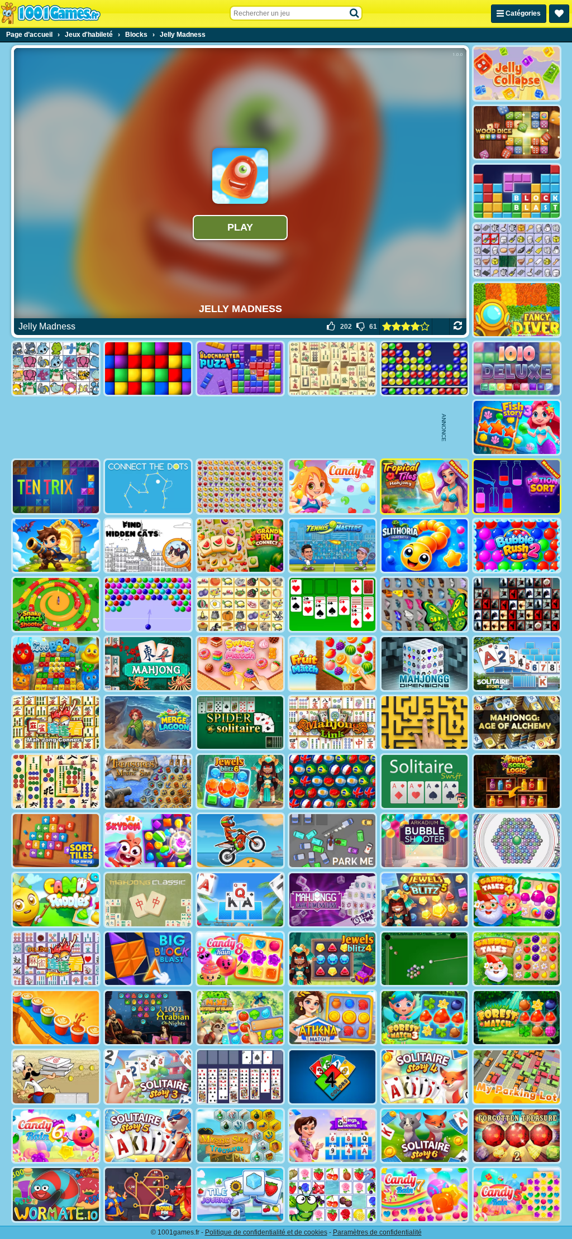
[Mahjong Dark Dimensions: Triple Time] (332, 900)
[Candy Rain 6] (56, 1136)
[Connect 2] (516, 250)
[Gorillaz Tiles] (516, 604)
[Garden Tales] (516, 959)
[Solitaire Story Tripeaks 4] (424, 1077)
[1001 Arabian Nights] (148, 1017)
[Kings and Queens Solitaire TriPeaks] (332, 1136)
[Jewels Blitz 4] (332, 959)
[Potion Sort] (516, 486)
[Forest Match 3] (424, 1017)
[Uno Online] (332, 1077)
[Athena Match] (332, 1017)
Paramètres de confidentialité (377, 1232)
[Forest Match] (516, 1017)
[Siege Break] (56, 546)
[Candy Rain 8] (240, 959)
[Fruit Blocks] (240, 486)
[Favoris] (559, 13)
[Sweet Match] (240, 663)
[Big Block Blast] (148, 959)
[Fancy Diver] (516, 309)
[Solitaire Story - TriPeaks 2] (516, 663)
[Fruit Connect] (332, 1194)
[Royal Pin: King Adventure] (148, 1194)
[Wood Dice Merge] (516, 132)
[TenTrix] (56, 486)
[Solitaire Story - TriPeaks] (240, 900)
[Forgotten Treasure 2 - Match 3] (516, 1136)
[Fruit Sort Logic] (516, 781)
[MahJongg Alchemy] (516, 723)
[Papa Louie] (56, 1077)
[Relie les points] (148, 486)
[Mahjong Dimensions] (424, 663)
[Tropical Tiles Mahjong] (424, 486)
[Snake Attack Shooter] (56, 604)
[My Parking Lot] (516, 1077)
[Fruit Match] (332, 663)
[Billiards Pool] (424, 959)
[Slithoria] (424, 546)
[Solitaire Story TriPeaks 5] (148, 1136)
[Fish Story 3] (516, 427)
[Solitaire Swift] (424, 781)
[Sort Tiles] (56, 840)
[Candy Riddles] (56, 900)
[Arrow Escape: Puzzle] (424, 723)
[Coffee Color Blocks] (56, 1017)
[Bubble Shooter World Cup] (332, 781)
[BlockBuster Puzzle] (240, 369)
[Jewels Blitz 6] (240, 781)
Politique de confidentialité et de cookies (266, 1232)
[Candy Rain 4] (332, 486)
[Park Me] (332, 840)
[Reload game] (457, 326)
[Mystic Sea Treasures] (240, 1136)
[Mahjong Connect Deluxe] (56, 959)
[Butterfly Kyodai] (424, 604)
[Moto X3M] (240, 840)
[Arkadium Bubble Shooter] (424, 840)
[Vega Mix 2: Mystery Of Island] (240, 1017)
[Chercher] (354, 13)
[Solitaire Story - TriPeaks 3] (148, 1077)
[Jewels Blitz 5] (424, 900)
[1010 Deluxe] (516, 369)
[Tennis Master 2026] (332, 546)
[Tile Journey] (240, 1194)
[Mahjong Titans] (56, 781)
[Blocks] (148, 369)
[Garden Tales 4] (516, 900)
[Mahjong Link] (332, 723)
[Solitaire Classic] (332, 604)
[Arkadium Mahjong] (148, 663)
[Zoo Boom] (56, 663)
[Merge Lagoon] (148, 723)
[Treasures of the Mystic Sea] (148, 781)
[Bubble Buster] (424, 369)
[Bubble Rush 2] (516, 546)
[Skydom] (148, 840)
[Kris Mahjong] (240, 604)
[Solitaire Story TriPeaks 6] (424, 1136)
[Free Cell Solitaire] (240, 1077)
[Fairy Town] (516, 840)
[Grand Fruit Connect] (240, 546)
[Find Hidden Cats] (148, 546)
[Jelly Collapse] (516, 73)
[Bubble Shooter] (148, 604)
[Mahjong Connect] (56, 723)
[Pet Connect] (56, 369)
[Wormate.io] (56, 1194)
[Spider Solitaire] (240, 723)
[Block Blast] (516, 191)
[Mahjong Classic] (148, 900)
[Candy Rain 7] (424, 1194)
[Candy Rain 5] (516, 1194)
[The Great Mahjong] (332, 369)
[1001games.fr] (50, 13)
